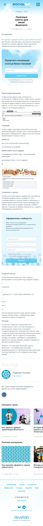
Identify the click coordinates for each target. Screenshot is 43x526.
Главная (19, 11)
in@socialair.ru (17, 376)
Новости (28, 488)
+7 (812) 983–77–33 (21, 497)
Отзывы (19, 488)
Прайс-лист (8, 488)
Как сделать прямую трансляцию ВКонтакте (12, 428)
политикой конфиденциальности (21, 82)
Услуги (21, 484)
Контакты (21, 491)
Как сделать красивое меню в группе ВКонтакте (20, 40)
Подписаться (22, 76)
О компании (11, 484)
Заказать (21, 260)
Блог (25, 11)
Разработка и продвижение (22, 520)
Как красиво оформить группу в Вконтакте (16, 466)
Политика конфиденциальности (21, 510)
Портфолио (32, 484)
